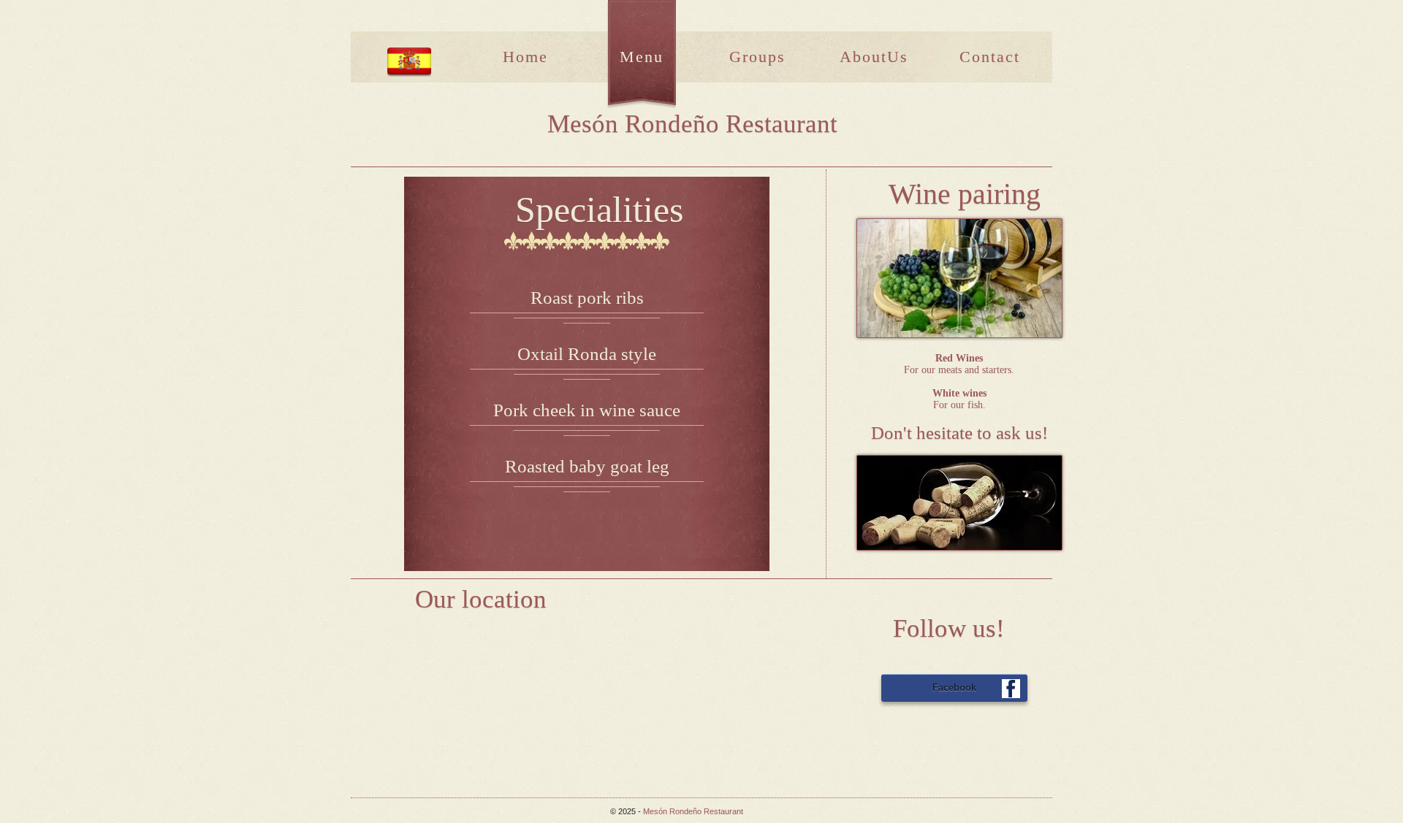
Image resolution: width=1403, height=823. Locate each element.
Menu (642, 56)
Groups (757, 56)
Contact (989, 56)
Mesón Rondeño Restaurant (693, 811)
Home (525, 56)
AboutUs (874, 56)
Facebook (954, 687)
